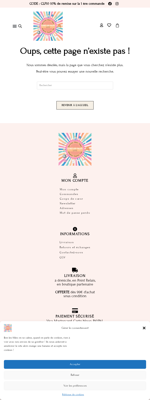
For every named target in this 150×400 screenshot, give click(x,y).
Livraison (67, 242)
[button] (144, 328)
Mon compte (69, 189)
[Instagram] (117, 3)
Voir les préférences (75, 385)
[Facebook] (109, 3)
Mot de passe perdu (75, 212)
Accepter (75, 364)
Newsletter (68, 203)
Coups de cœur (71, 198)
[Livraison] (75, 270)
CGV (63, 257)
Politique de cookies (73, 394)
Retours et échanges (75, 247)
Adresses (66, 208)
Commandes (69, 194)
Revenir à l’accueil (75, 105)
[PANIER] (117, 25)
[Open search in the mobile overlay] (20, 26)
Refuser (75, 375)
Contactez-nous (71, 252)
